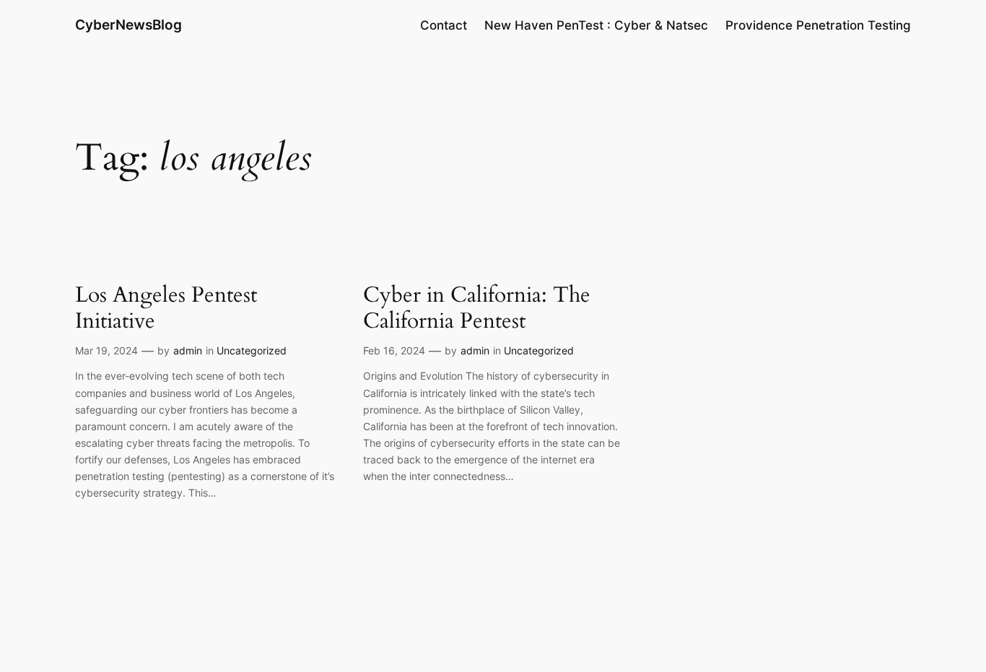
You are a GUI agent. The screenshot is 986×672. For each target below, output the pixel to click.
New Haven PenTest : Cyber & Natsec (596, 25)
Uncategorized (252, 350)
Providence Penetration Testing (818, 25)
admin (187, 350)
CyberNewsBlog (128, 24)
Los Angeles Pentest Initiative (166, 308)
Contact (443, 25)
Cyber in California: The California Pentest (476, 308)
